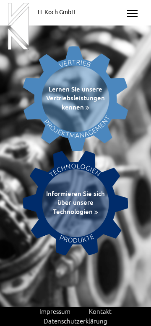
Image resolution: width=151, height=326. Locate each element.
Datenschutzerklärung (75, 321)
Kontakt (100, 311)
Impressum (54, 311)
